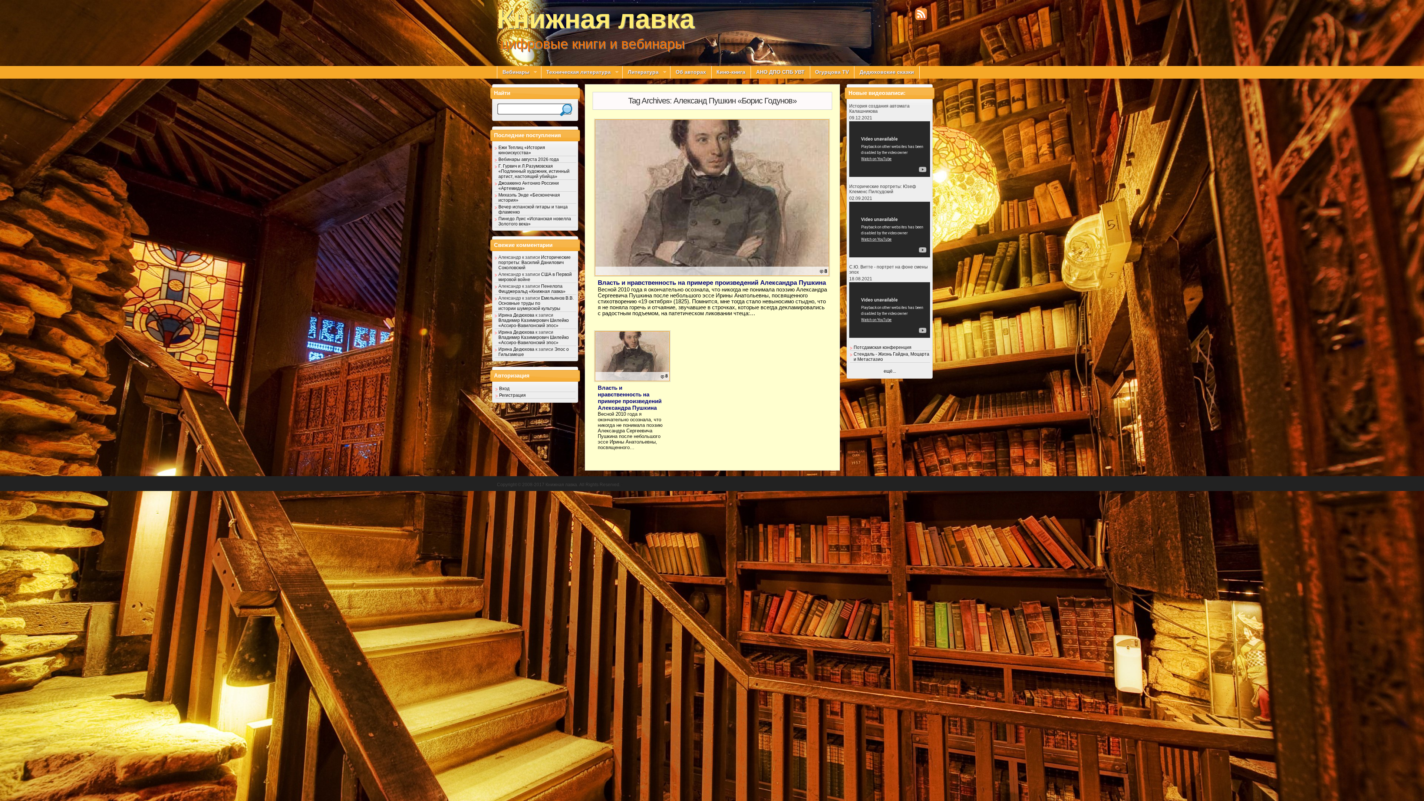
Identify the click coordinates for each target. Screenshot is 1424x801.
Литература (640, 72)
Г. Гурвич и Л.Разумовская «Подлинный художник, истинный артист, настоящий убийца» (534, 171)
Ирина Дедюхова (516, 315)
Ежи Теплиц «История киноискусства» (521, 150)
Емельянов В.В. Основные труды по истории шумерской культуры (536, 303)
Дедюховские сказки (887, 72)
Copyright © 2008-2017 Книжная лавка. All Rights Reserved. (558, 484)
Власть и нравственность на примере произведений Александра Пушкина (712, 282)
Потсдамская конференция (883, 347)
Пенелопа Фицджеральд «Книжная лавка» (532, 289)
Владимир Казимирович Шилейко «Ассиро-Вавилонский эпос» (533, 323)
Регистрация (512, 395)
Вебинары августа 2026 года (528, 159)
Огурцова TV (832, 72)
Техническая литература (576, 72)
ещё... (890, 371)
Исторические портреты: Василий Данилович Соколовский (534, 262)
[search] (566, 109)
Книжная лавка (596, 19)
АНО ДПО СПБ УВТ (780, 72)
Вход (504, 388)
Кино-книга (730, 72)
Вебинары (513, 72)
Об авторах (691, 72)
